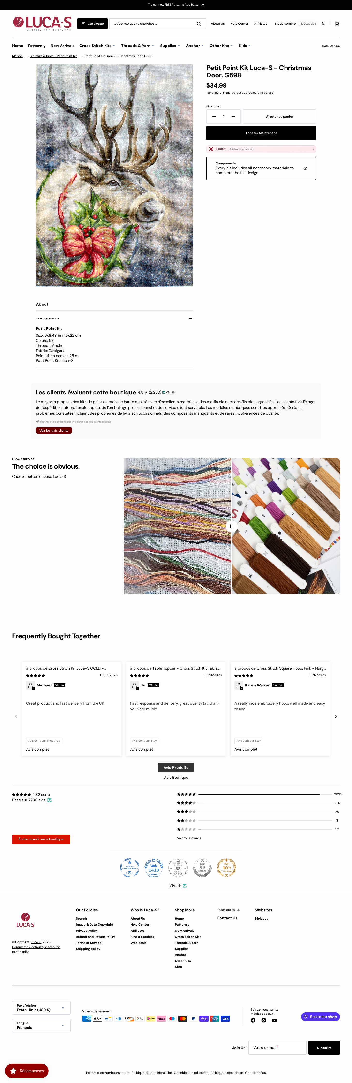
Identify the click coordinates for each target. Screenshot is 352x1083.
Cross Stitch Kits (188, 937)
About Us (138, 919)
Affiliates (138, 931)
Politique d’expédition (226, 1073)
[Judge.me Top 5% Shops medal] (202, 867)
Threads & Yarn (186, 943)
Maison (17, 56)
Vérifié (175, 885)
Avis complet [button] (37, 749)
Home (179, 919)
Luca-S (36, 942)
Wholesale (139, 943)
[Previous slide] (16, 716)
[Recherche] (200, 23)
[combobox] (157, 23)
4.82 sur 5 (41, 794)
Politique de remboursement (108, 1073)
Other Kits (183, 961)
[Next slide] (336, 716)
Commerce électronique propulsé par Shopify (36, 949)
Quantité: (213, 106)
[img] (35, 675)
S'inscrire (324, 1048)
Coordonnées (255, 1073)
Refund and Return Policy (95, 937)
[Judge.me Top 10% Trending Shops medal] (226, 867)
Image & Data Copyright (94, 925)
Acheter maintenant (261, 133)
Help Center (140, 925)
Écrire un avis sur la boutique (41, 839)
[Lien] (176, 5)
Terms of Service (89, 943)
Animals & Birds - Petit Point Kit (53, 56)
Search (81, 919)
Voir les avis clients (53, 430)
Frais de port (233, 93)
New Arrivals (184, 931)
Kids (178, 967)
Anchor (180, 955)
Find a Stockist (142, 937)
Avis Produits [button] (176, 767)
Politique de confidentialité (152, 1073)
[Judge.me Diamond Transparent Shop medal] (129, 867)
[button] (336, 23)
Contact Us (227, 918)
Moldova (261, 919)
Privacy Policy (87, 931)
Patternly (197, 5)
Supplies (181, 949)
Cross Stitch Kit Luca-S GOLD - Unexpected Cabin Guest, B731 (65, 671)
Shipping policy (88, 949)
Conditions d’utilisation (191, 1073)
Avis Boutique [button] (176, 777)
